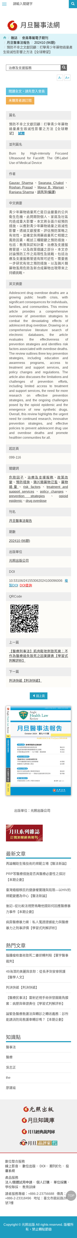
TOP (71, 1195)
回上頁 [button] (40, 695)
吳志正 (11, 1067)
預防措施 (23, 482)
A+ (67, 78)
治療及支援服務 (41, 477)
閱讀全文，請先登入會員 (27, 91)
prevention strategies (27, 496)
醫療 (9, 1057)
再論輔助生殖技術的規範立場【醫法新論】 (37, 863)
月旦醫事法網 (39, 24)
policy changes (51, 491)
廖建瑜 (11, 1088)
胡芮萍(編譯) (46, 192)
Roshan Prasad (21, 187)
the (8, 1077)
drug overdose (36, 500)
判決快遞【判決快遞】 (25, 680)
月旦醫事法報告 (18, 42)
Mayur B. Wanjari (51, 187)
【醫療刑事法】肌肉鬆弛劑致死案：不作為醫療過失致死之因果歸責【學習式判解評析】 (38, 655)
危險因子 (16, 477)
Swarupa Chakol (51, 183)
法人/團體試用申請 (18, 1182)
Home (4, 37)
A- (60, 78)
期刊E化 (55, 1166)
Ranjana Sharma (21, 192)
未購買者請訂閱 (20, 100)
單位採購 (60, 1182)
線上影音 (11, 1166)
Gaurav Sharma (21, 183)
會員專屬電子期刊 (35, 38)
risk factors (31, 487)
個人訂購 (42, 1182)
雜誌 (14, 38)
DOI (42, 1166)
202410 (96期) (44, 42)
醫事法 (11, 1047)
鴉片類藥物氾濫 (45, 482)
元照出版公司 (19, 560)
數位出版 (29, 1166)
